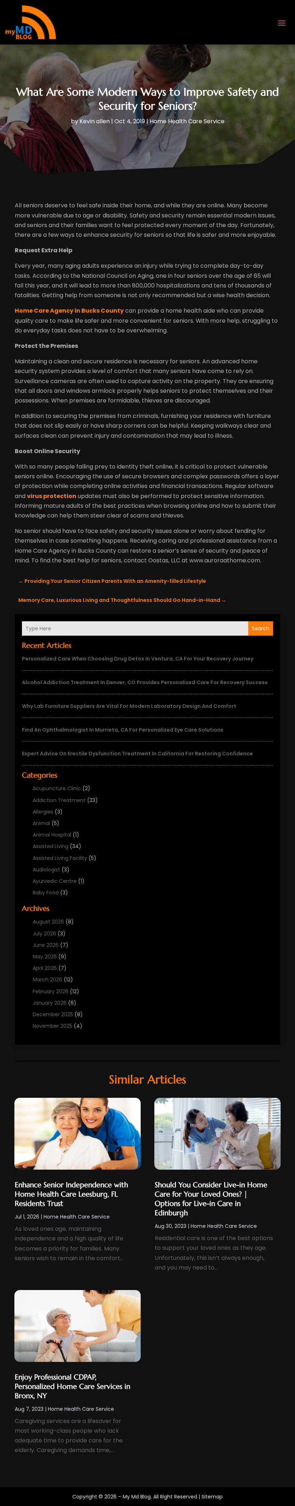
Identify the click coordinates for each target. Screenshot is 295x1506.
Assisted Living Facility (60, 858)
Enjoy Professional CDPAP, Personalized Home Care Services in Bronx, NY (72, 1386)
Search (260, 628)
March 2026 (47, 979)
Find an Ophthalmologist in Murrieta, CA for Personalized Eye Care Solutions (122, 729)
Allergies (43, 811)
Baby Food (46, 892)
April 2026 (45, 968)
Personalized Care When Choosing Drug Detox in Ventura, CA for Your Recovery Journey (137, 658)
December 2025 (53, 1014)
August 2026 (48, 921)
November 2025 (52, 1026)
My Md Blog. (137, 1496)
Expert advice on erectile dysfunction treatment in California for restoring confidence (137, 753)
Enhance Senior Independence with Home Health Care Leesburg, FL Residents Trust (71, 1194)
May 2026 (45, 956)
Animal (41, 823)
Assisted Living (50, 846)
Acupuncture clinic (57, 788)
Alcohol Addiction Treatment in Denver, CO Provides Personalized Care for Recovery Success (145, 682)
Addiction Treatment (59, 800)
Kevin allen (95, 121)
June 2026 (46, 945)
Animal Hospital (52, 834)
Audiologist (46, 869)
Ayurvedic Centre (55, 881)
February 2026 (50, 991)
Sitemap (212, 1496)
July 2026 (44, 933)
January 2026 (50, 1003)
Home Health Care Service (187, 121)
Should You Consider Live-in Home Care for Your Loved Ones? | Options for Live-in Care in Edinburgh (211, 1198)
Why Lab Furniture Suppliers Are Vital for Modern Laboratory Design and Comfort (129, 706)
